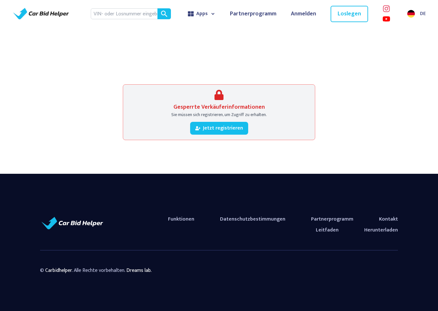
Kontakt (388, 219)
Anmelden (303, 14)
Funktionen (181, 219)
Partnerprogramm (253, 14)
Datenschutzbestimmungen (252, 219)
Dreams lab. (139, 270)
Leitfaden (327, 230)
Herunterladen (381, 230)
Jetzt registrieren (223, 128)
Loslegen (349, 14)
